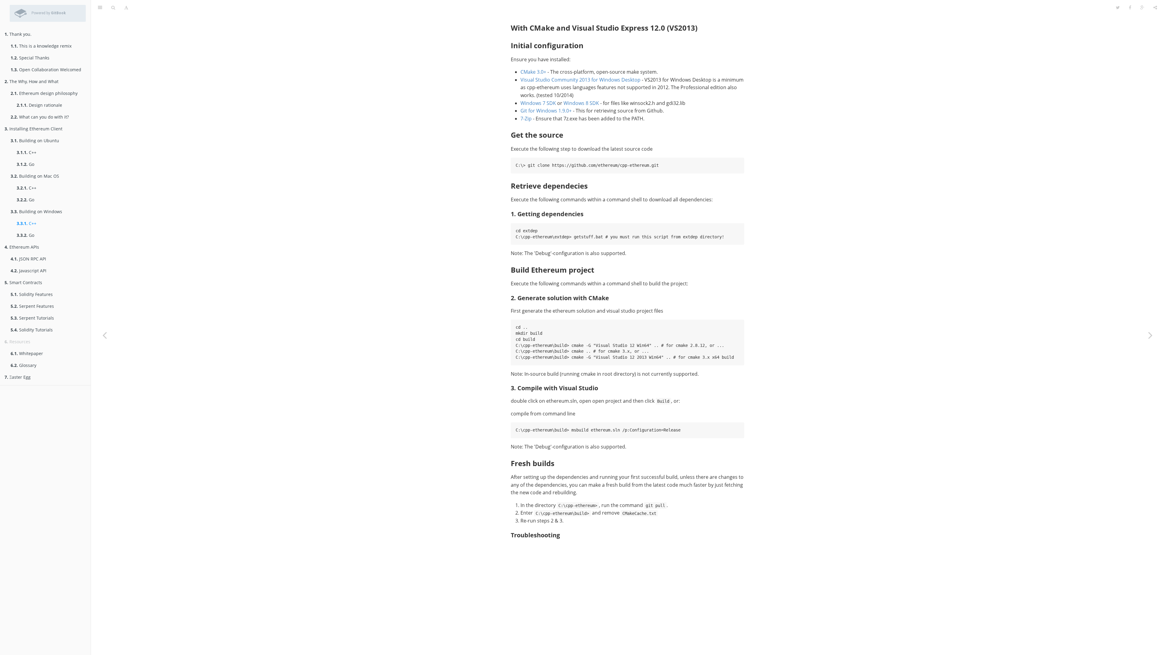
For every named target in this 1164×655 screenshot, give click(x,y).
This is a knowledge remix (41, 46)
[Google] (1142, 7)
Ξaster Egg (18, 377)
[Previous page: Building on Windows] (104, 335)
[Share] (1155, 7)
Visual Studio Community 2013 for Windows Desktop (580, 79)
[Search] (113, 7)
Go (25, 164)
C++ (26, 152)
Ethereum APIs (22, 247)
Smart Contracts (23, 282)
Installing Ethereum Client (33, 129)
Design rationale (39, 105)
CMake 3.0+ (533, 72)
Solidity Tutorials (32, 330)
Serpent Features (32, 306)
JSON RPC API (28, 259)
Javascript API (28, 271)
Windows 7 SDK (538, 103)
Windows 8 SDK (581, 103)
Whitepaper (27, 353)
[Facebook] (1130, 7)
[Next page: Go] (1150, 335)
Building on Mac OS (35, 176)
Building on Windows (36, 211)
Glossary (23, 365)
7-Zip (526, 118)
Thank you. (18, 34)
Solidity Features (32, 294)
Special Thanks (30, 58)
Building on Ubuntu (35, 140)
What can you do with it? (40, 117)
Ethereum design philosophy (44, 93)
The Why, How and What (32, 81)
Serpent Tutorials (32, 318)
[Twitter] (1117, 7)
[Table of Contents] (100, 7)
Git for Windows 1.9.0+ (546, 110)
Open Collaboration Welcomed (46, 69)
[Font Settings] (126, 7)
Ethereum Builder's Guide (622, 7)
